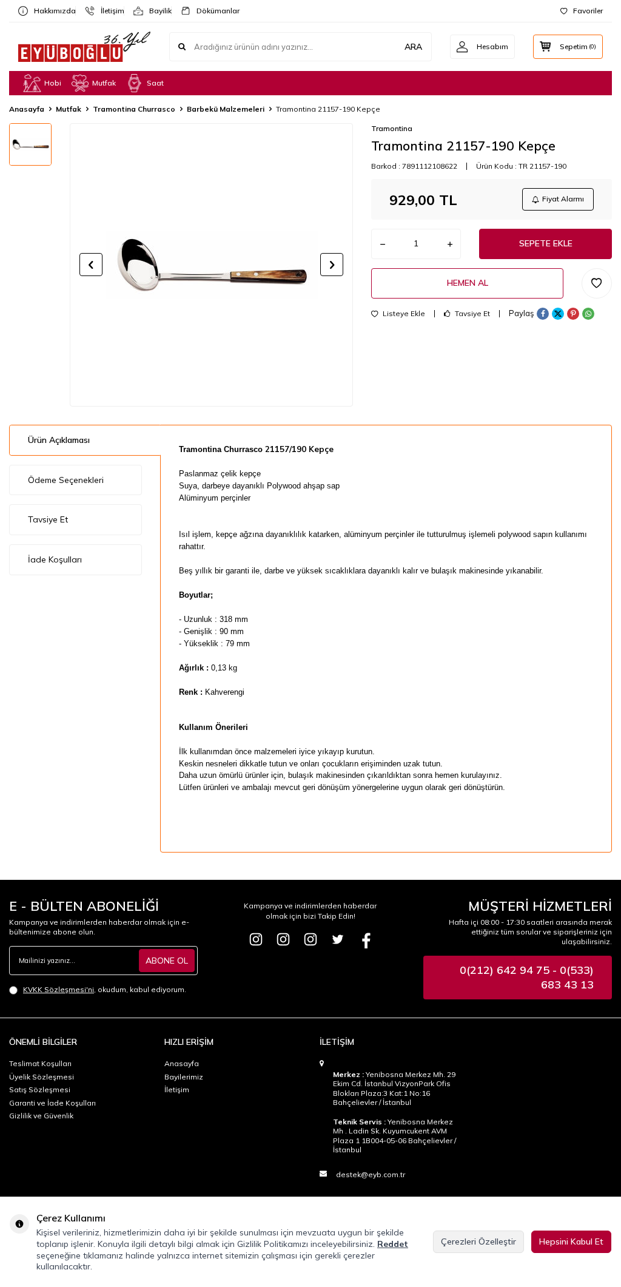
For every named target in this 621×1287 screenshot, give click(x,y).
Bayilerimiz (183, 1076)
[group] (211, 265)
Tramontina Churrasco (134, 108)
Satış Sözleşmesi (39, 1089)
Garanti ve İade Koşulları (52, 1102)
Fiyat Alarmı (563, 198)
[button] (90, 264)
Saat (155, 82)
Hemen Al (467, 282)
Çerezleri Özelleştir (478, 1241)
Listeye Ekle (403, 313)
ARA (413, 46)
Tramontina (391, 128)
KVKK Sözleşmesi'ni (58, 989)
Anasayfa (26, 108)
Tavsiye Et (471, 313)
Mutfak (104, 82)
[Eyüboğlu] (256, 939)
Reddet (392, 1243)
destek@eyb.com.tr (370, 1174)
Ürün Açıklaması (59, 439)
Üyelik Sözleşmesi (41, 1076)
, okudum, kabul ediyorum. (104, 989)
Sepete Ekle (545, 243)
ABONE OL (167, 960)
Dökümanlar (213, 10)
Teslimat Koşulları (40, 1063)
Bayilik (155, 10)
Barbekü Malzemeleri (225, 108)
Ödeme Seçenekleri (66, 480)
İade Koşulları (55, 559)
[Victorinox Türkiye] (283, 939)
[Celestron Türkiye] (310, 939)
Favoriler (588, 10)
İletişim (108, 10)
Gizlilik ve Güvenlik (41, 1115)
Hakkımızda (50, 10)
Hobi (52, 82)
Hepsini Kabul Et (571, 1241)
